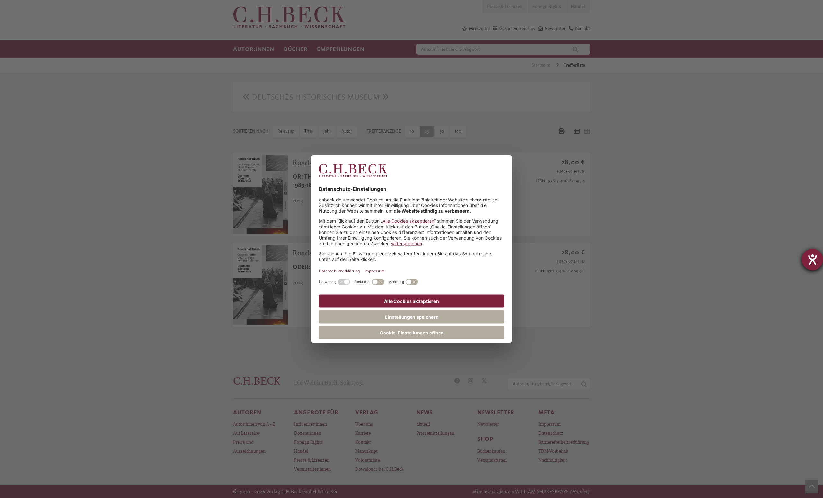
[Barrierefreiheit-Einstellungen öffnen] (812, 259)
